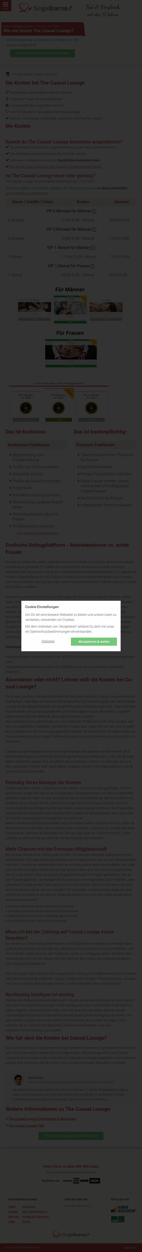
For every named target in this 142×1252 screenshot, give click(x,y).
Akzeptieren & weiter (94, 642)
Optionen (48, 641)
